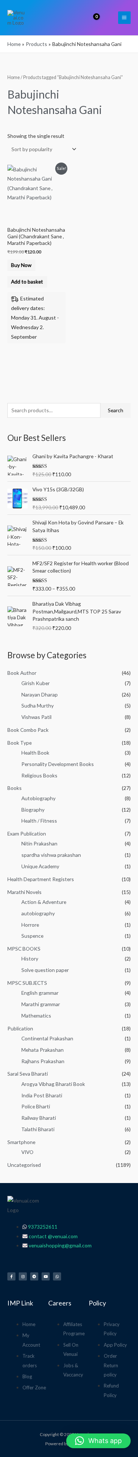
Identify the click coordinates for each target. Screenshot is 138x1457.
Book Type (19, 743)
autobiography (38, 913)
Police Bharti (35, 1106)
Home (13, 77)
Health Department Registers (40, 879)
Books (14, 788)
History (29, 958)
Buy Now (21, 265)
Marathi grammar (40, 1004)
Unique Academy (40, 866)
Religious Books (39, 775)
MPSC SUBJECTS (27, 983)
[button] (108, 17)
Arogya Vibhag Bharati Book (53, 1084)
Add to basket (27, 281)
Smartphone (21, 1142)
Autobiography (38, 798)
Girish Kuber (35, 683)
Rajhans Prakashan (42, 1061)
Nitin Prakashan (39, 843)
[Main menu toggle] (124, 17)
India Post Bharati (41, 1095)
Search (115, 410)
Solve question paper (45, 970)
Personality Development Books (57, 764)
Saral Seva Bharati (27, 1074)
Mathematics (36, 1015)
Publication (20, 1028)
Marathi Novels (24, 892)
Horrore (30, 925)
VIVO (27, 1152)
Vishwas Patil (36, 717)
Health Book (35, 752)
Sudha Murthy (37, 705)
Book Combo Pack (28, 730)
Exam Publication (26, 833)
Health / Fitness (39, 820)
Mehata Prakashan (42, 1050)
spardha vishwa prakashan (51, 855)
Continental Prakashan (47, 1038)
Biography (33, 809)
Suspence (32, 936)
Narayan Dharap (39, 694)
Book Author (21, 673)
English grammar (40, 993)
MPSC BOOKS (23, 948)
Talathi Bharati (37, 1129)
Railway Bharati (38, 1118)
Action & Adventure (43, 902)
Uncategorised (24, 1165)
